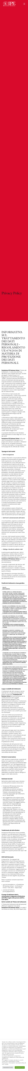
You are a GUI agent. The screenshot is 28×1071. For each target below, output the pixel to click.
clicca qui (11, 1054)
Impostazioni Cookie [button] (8, 1067)
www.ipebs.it (11, 445)
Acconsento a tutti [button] (20, 1067)
